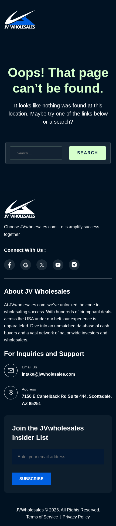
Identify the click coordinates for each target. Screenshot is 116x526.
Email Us (29, 367)
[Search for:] (36, 153)
